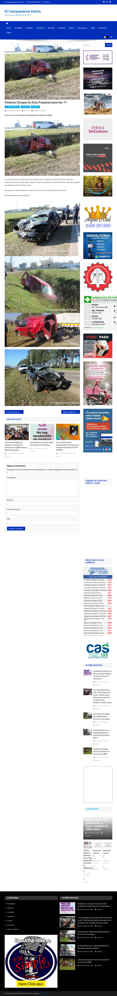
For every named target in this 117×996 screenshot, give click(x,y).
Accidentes (40, 28)
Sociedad (61, 28)
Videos (9, 33)
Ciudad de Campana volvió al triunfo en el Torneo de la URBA (101, 751)
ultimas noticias (13, 929)
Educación (11, 912)
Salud (93, 28)
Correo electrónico (13, 509)
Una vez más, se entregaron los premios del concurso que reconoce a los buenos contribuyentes (16, 412)
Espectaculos (82, 28)
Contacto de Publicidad (33, 2)
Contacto (46, 2)
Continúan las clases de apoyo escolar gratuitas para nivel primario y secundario (102, 675)
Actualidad (18, 28)
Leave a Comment (39, 111)
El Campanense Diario (23, 11)
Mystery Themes (44, 993)
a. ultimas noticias (12, 107)
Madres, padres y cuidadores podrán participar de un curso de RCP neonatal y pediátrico (71, 412)
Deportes (51, 28)
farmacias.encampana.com (98, 327)
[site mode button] (106, 37)
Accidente (25, 107)
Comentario (12, 478)
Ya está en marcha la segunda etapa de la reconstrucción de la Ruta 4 (101, 734)
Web (8, 519)
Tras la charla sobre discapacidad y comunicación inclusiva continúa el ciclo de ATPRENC (67, 446)
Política (71, 28)
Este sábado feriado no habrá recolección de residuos (41, 444)
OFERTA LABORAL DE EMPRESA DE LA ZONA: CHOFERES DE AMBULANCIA (97, 825)
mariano (27, 111)
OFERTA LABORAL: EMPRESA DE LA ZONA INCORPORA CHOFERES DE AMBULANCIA (88, 859)
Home (9, 28)
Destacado (102, 28)
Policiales (29, 28)
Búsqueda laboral (97, 852)
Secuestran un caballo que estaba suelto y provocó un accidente (101, 716)
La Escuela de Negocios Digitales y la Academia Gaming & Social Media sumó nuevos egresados (16, 446)
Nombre (10, 500)
